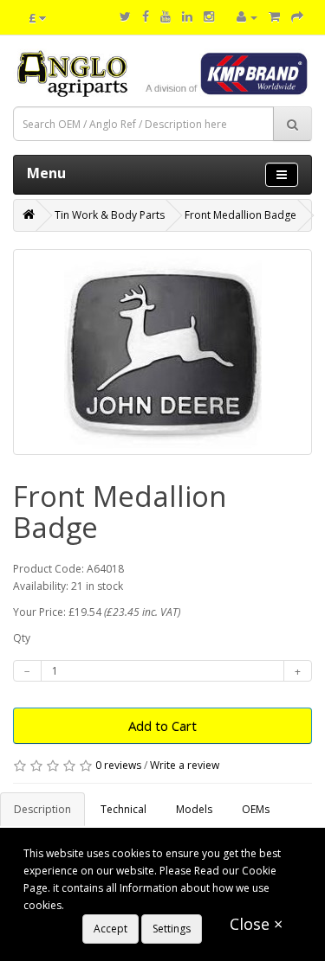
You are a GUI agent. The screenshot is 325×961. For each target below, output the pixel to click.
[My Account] (247, 17)
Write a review (184, 765)
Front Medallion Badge (240, 215)
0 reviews (118, 765)
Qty (21, 638)
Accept (110, 928)
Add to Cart (162, 725)
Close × (256, 923)
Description (42, 809)
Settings (172, 928)
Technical (123, 809)
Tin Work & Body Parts (110, 215)
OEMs (256, 809)
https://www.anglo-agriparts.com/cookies (168, 905)
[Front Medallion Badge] (162, 352)
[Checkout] (297, 17)
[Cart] (274, 17)
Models (194, 809)
